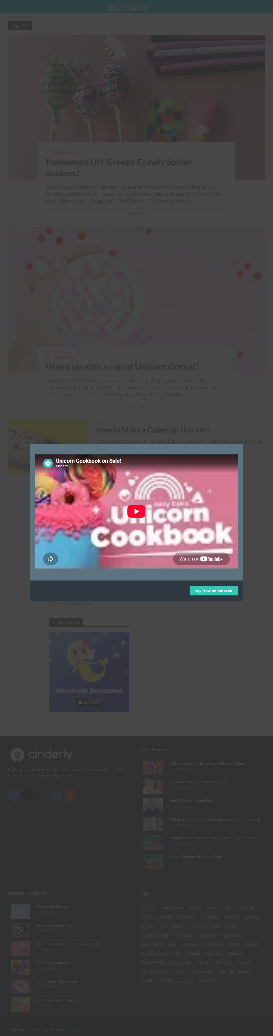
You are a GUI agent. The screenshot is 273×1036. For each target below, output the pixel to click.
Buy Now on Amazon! (214, 590)
